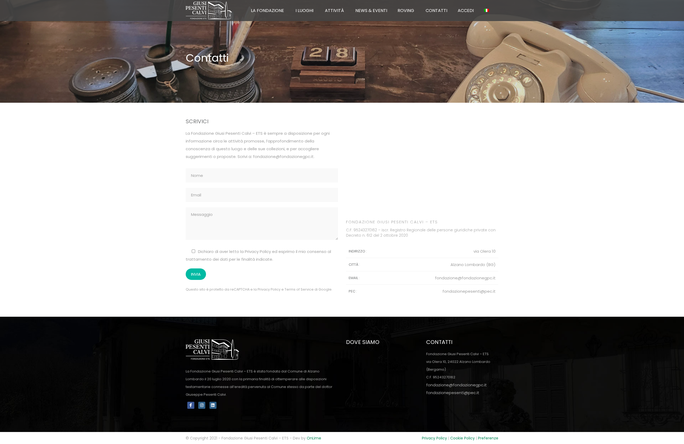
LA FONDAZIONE (267, 10)
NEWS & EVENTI (371, 10)
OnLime (314, 438)
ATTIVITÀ (334, 10)
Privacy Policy (269, 289)
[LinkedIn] (213, 405)
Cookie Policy (462, 438)
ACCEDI (466, 10)
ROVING (406, 10)
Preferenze (488, 438)
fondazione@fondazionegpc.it (283, 156)
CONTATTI (436, 10)
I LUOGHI (304, 10)
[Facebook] (191, 405)
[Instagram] (202, 405)
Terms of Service (299, 289)
